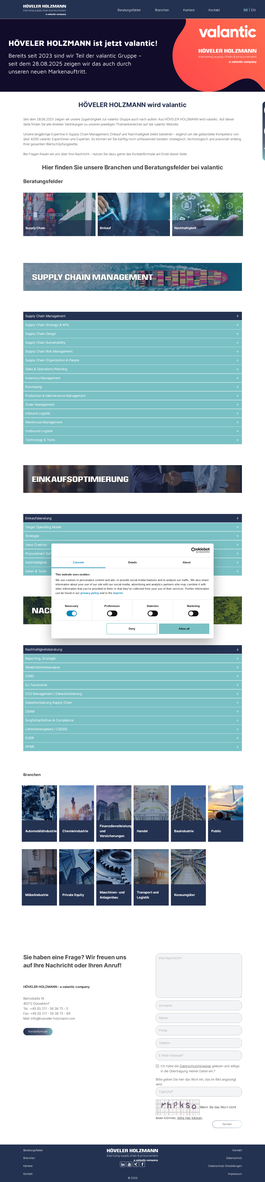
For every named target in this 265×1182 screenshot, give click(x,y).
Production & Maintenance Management (55, 396)
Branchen (29, 1158)
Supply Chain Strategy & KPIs (47, 325)
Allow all (184, 628)
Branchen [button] (162, 10)
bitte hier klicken (189, 1118)
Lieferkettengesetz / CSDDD (46, 729)
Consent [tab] (78, 562)
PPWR (29, 747)
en (253, 10)
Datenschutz (234, 1158)
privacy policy (89, 593)
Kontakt (28, 1174)
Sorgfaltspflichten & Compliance (49, 720)
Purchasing (33, 387)
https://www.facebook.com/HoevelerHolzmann (142, 1164)
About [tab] (187, 562)
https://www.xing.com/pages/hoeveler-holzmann (135, 1164)
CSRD (29, 676)
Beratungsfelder (33, 1150)
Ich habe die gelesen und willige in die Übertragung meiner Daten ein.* (200, 1068)
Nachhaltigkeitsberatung (43, 649)
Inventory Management (42, 378)
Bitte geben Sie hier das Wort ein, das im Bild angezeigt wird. (196, 1081)
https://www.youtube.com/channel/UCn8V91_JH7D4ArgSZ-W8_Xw (129, 1164)
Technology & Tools (40, 440)
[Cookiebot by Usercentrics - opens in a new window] (194, 550)
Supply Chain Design (40, 334)
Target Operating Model (43, 527)
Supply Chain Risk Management (49, 351)
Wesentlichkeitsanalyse (42, 667)
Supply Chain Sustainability (45, 342)
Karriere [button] (189, 10)
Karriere (28, 1166)
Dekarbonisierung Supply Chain (48, 702)
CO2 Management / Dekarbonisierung (53, 694)
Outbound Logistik (39, 431)
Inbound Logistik (37, 413)
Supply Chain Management (45, 316)
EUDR (29, 738)
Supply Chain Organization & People (52, 360)
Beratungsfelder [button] (129, 10)
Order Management (40, 404)
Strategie (32, 536)
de (246, 10)
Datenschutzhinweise (195, 1066)
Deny (132, 628)
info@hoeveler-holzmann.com (53, 1018)
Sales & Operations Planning (46, 369)
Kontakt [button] (214, 10)
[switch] (112, 613)
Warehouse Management (44, 422)
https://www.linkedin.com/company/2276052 (122, 1164)
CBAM (30, 711)
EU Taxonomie (36, 685)
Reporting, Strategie (40, 658)
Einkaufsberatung (38, 518)
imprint (118, 593)
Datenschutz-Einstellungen (225, 1166)
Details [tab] (132, 562)
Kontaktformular (38, 1031)
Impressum (235, 1174)
